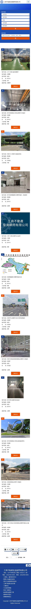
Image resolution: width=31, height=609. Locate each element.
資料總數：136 (21, 557)
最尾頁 (14, 553)
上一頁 (16, 549)
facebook (27, 565)
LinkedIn (30, 565)
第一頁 (8, 549)
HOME (11, 2)
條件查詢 (3, 12)
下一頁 (22, 549)
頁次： (7, 557)
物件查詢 (3, 33)
